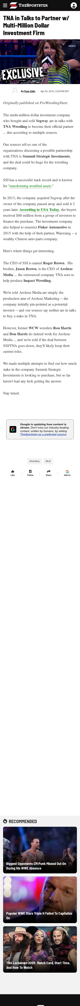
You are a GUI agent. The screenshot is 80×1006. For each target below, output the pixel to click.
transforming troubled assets (30, 185)
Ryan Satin (29, 91)
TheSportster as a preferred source (43, 434)
